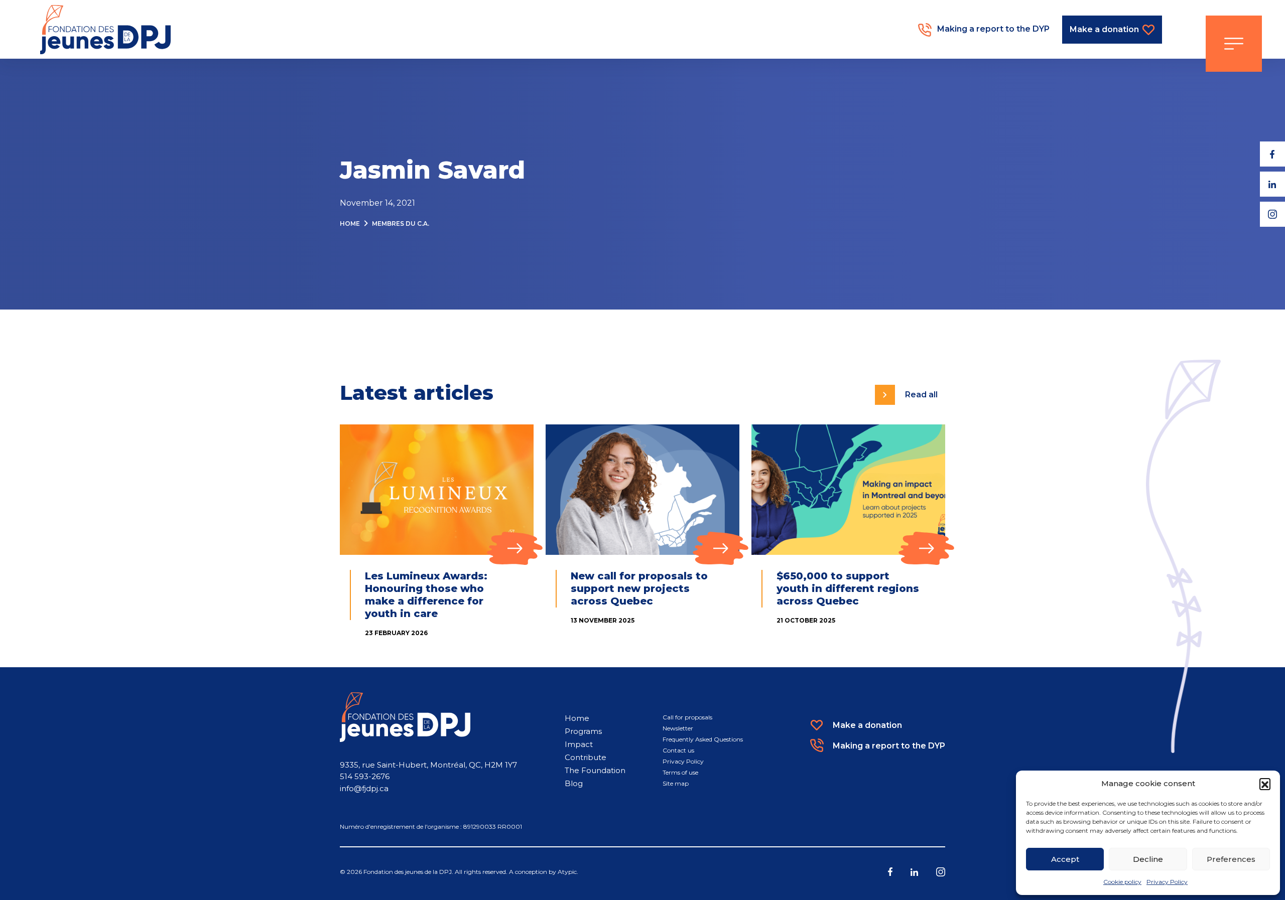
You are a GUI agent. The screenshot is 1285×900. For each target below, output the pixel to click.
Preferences (1231, 859)
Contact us (678, 750)
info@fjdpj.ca (364, 788)
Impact (579, 744)
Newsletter (678, 728)
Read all (921, 394)
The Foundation (595, 770)
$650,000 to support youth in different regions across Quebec (848, 588)
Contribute (585, 757)
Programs (583, 731)
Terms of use (680, 772)
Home (350, 223)
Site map (676, 783)
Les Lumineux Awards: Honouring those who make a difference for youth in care (426, 595)
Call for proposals (687, 717)
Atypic (567, 871)
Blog (574, 783)
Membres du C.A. (400, 223)
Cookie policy (1122, 881)
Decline (1148, 859)
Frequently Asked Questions (703, 739)
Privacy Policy (1167, 881)
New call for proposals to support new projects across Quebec (639, 588)
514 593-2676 (365, 776)
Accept (1065, 859)
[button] (1265, 784)
